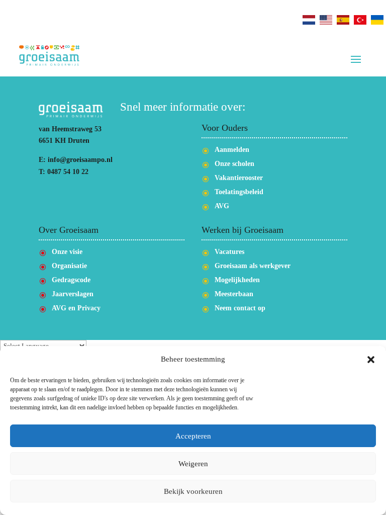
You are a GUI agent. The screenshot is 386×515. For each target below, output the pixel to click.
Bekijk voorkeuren (193, 491)
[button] (371, 360)
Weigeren (193, 464)
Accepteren (193, 436)
